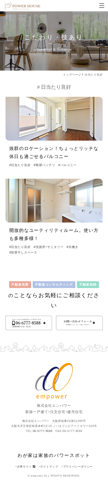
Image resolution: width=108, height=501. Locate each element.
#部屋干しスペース (23, 252)
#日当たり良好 (20, 165)
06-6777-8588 (43, 430)
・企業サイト (24, 466)
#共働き (72, 247)
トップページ (72, 74)
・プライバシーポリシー (77, 466)
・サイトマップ (48, 466)
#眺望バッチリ (44, 165)
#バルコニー (67, 165)
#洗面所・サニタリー (49, 247)
